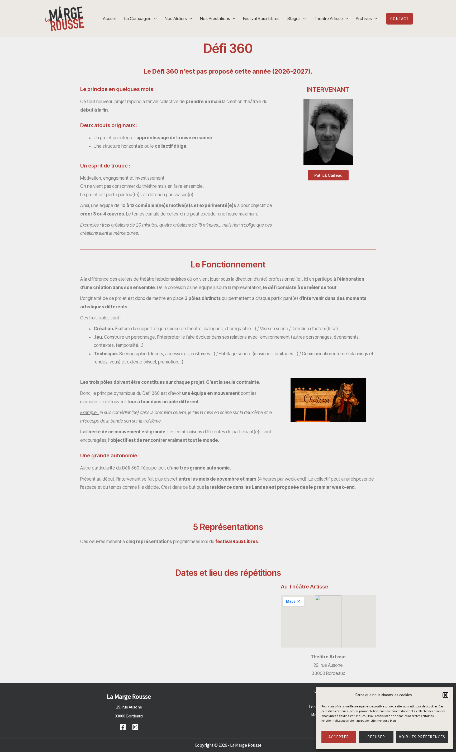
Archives (364, 18)
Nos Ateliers (176, 18)
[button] (445, 695)
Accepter (339, 736)
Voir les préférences (422, 736)
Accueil (109, 18)
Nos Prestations (215, 18)
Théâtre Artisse (328, 18)
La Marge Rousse (246, 745)
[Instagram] (135, 727)
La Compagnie (137, 18)
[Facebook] (123, 727)
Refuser (376, 736)
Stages (294, 18)
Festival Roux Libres (261, 18)
